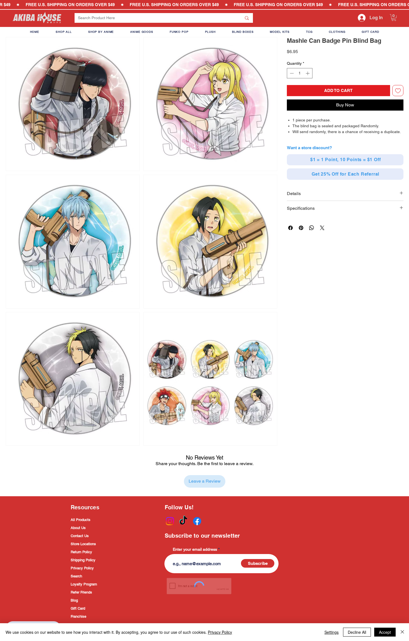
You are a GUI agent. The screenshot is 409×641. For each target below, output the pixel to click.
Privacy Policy (82, 568)
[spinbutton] (300, 73)
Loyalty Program (84, 584)
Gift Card (78, 608)
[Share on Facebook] (290, 228)
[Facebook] (197, 521)
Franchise (78, 616)
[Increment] (308, 73)
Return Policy (81, 552)
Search (76, 576)
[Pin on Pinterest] (301, 228)
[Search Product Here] (247, 18)
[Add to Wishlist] (398, 90)
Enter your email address (195, 549)
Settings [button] (331, 632)
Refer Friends (81, 592)
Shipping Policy (83, 560)
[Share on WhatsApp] (311, 228)
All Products (80, 520)
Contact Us (80, 536)
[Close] (402, 632)
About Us (78, 528)
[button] (394, 17)
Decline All (357, 632)
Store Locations (83, 544)
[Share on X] (322, 228)
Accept (385, 632)
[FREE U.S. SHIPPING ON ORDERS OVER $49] (204, 4)
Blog (74, 600)
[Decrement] (291, 73)
